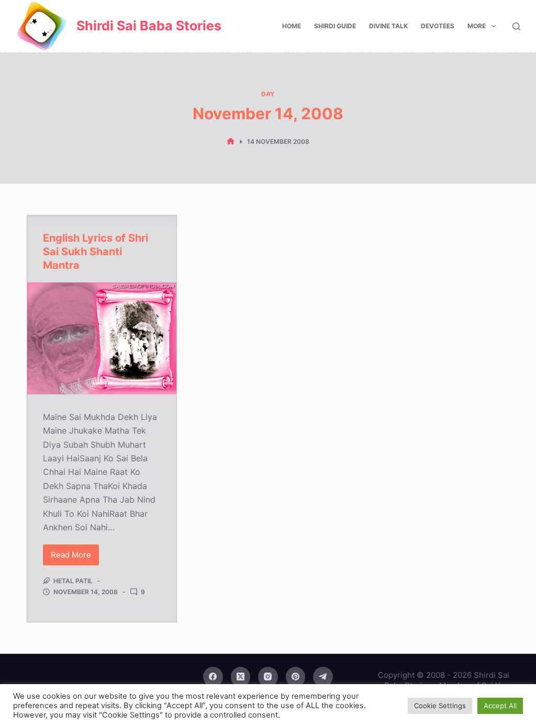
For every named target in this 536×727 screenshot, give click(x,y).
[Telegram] (323, 677)
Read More (74, 557)
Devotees (437, 26)
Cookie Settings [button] (440, 705)
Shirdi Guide (335, 26)
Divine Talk (388, 26)
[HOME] (230, 141)
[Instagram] (268, 677)
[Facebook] (213, 677)
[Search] (516, 26)
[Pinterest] (296, 677)
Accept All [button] (500, 705)
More (476, 26)
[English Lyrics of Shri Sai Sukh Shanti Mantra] (101, 338)
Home (291, 26)
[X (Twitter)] (241, 677)
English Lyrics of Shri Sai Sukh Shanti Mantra (95, 251)
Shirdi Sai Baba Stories (148, 25)
